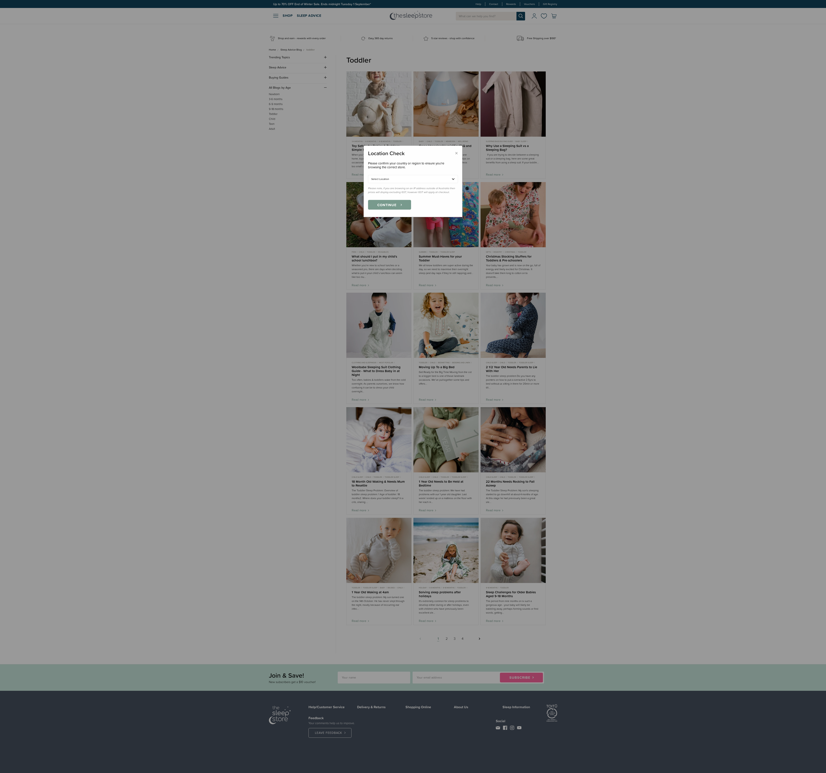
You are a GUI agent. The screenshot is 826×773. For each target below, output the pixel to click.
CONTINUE (386, 204)
